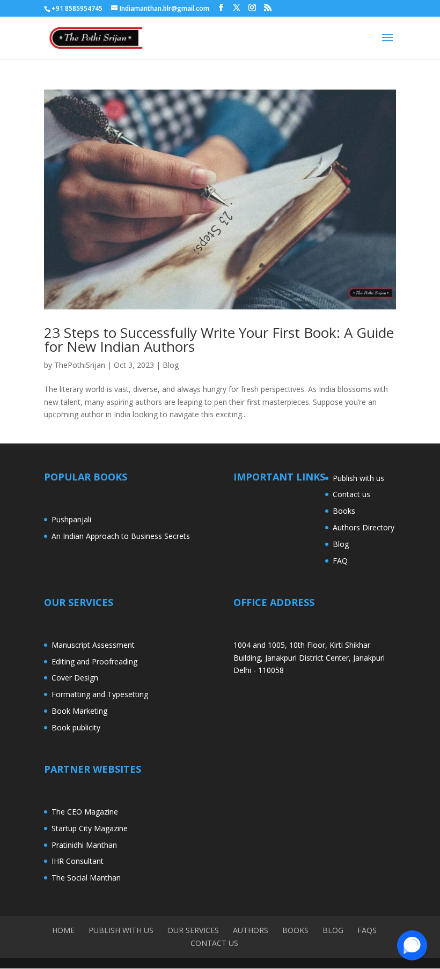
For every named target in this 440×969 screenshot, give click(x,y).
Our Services (193, 930)
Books (344, 511)
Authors (250, 930)
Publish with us (358, 478)
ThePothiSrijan (79, 365)
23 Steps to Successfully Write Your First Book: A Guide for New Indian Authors (219, 339)
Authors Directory (363, 527)
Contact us (351, 494)
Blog (171, 365)
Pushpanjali (71, 519)
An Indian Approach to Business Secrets (121, 536)
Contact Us (214, 943)
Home (63, 930)
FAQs (367, 930)
